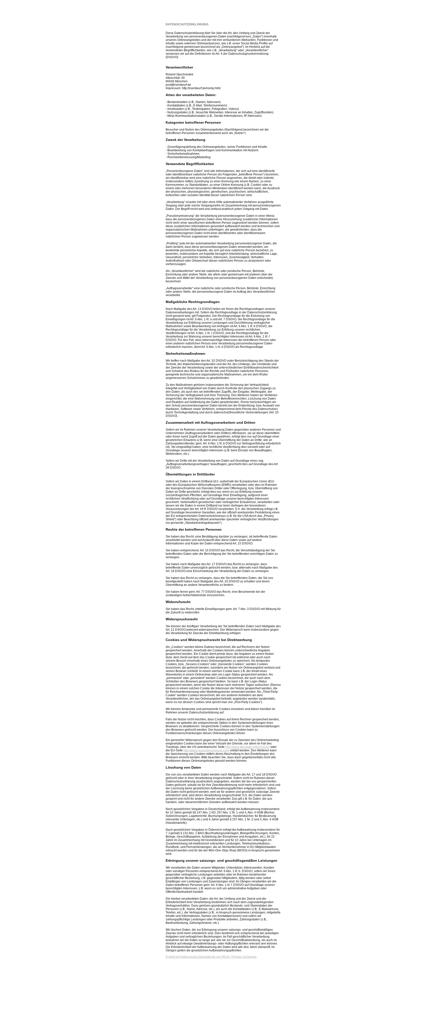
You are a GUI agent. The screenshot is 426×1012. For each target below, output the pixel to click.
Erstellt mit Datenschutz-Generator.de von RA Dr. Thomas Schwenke (211, 957)
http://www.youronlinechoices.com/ (206, 750)
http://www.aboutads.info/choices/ (247, 747)
